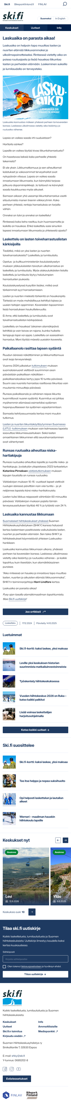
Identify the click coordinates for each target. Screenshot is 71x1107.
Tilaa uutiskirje (33, 974)
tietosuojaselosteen (31, 966)
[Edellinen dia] (58, 840)
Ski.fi (7, 4)
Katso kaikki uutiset (33, 730)
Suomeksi (45, 18)
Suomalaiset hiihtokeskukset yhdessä (26, 521)
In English (60, 18)
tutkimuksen (39, 365)
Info (59, 28)
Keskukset (11, 28)
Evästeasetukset (17, 1078)
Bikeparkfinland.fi (24, 4)
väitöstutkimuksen (39, 471)
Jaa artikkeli (33, 612)
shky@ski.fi (18, 1056)
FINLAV (42, 4)
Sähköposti (9, 952)
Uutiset (35, 28)
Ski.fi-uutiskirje (17, 599)
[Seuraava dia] (65, 840)
